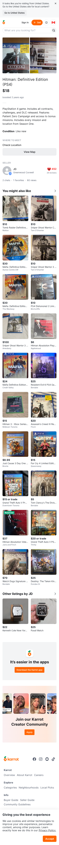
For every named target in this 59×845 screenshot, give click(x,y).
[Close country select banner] (55, 3)
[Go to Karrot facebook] (34, 759)
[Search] (53, 30)
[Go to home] (4, 22)
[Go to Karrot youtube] (47, 759)
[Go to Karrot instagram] (41, 759)
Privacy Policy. (47, 830)
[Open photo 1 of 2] (16, 55)
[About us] (46, 22)
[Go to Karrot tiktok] (53, 759)
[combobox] (27, 30)
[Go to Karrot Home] (11, 759)
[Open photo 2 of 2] (43, 55)
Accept (49, 838)
